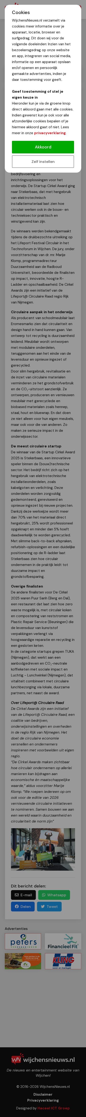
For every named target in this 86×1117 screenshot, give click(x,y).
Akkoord (43, 147)
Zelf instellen (43, 161)
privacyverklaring (50, 133)
